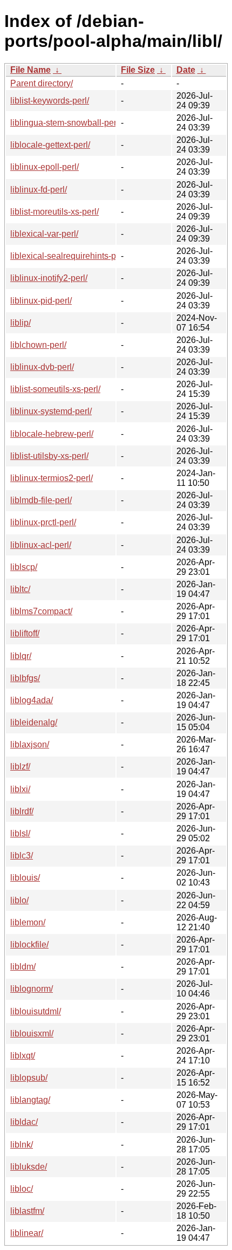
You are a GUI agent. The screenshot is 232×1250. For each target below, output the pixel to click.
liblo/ (19, 900)
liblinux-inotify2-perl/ (48, 278)
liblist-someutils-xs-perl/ (55, 389)
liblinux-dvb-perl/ (42, 367)
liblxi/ (20, 789)
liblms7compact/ (41, 611)
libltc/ (20, 589)
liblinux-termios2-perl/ (51, 478)
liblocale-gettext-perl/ (50, 144)
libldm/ (23, 966)
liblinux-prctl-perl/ (43, 522)
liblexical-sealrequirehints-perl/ (69, 255)
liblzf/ (20, 766)
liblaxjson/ (29, 744)
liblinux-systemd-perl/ (51, 411)
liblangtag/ (30, 1099)
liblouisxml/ (31, 1033)
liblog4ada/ (31, 700)
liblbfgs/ (25, 678)
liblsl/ (20, 833)
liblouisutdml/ (35, 1011)
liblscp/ (23, 567)
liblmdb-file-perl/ (41, 500)
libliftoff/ (24, 633)
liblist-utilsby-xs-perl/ (49, 456)
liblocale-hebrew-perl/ (51, 433)
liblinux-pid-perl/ (41, 300)
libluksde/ (28, 1166)
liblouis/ (25, 877)
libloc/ (21, 1188)
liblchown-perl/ (38, 344)
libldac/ (24, 1122)
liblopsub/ (28, 1077)
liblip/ (20, 322)
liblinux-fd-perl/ (38, 189)
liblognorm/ (31, 988)
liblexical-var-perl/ (44, 233)
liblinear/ (26, 1233)
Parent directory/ (41, 83)
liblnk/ (21, 1144)
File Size (138, 69)
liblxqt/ (22, 1055)
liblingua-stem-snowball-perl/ (65, 122)
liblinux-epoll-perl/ (44, 166)
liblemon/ (27, 922)
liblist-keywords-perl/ (49, 100)
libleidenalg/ (33, 722)
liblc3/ (21, 855)
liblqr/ (20, 656)
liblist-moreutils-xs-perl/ (54, 211)
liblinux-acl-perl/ (40, 545)
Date (185, 69)
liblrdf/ (21, 811)
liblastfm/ (27, 1210)
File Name (30, 69)
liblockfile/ (29, 944)
